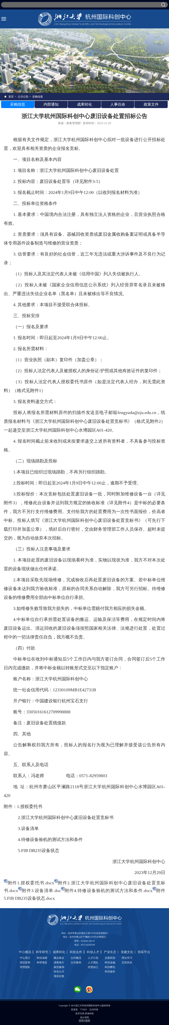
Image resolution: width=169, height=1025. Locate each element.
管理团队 (25, 967)
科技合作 (76, 952)
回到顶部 (84, 1020)
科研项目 (42, 962)
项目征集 (59, 976)
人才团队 (93, 962)
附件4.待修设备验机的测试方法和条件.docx (108, 890)
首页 (11, 96)
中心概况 (25, 952)
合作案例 (76, 962)
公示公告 (23, 96)
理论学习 (127, 957)
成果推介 (59, 962)
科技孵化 (110, 967)
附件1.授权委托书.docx (30, 882)
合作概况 (76, 957)
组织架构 (25, 962)
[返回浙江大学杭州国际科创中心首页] (84, 19)
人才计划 (93, 957)
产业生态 (110, 952)
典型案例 (59, 967)
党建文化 (127, 952)
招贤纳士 (93, 967)
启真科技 (110, 957)
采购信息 (37, 96)
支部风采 (127, 962)
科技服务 (110, 971)
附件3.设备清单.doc (41, 890)
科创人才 (93, 952)
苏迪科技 (89, 1013)
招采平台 (144, 952)
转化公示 (59, 971)
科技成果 (42, 957)
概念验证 (59, 957)
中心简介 (25, 957)
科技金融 (110, 962)
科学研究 (42, 952)
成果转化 (59, 952)
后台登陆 (84, 1017)
